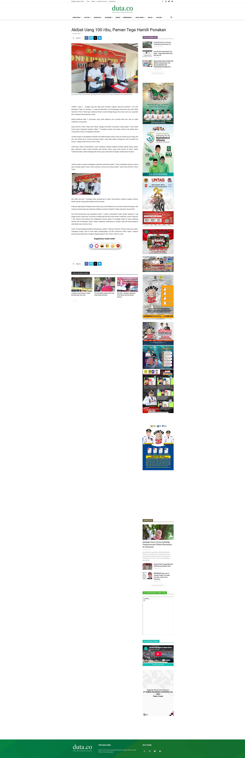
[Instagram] (165, 1)
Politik (87, 17)
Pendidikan (127, 17)
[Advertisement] (104, 101)
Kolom (158, 17)
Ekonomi (108, 17)
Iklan (88, 1)
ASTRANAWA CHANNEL (151, 641)
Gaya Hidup (140, 17)
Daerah (74, 290)
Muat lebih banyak (157, 73)
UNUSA (118, 17)
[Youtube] (172, 1)
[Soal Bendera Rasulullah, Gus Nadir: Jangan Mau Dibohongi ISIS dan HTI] (147, 54)
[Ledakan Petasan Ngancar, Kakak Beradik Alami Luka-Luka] (81, 284)
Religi (150, 17)
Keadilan (97, 17)
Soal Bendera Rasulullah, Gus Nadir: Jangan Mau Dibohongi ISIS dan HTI (163, 53)
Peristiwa (76, 17)
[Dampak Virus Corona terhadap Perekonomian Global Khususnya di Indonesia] (158, 532)
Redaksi (93, 1)
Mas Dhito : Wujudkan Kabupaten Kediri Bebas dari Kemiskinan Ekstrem (126, 295)
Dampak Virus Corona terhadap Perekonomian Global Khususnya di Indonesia (157, 544)
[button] (171, 18)
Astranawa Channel (102, 1)
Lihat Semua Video (158, 664)
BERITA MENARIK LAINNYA (81, 273)
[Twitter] (169, 1)
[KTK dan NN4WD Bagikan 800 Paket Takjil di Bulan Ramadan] (104, 284)
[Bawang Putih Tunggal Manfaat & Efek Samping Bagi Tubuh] (147, 566)
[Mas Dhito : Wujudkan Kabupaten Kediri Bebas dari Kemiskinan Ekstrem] (127, 284)
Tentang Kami (112, 1)
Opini (144, 539)
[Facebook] (162, 1)
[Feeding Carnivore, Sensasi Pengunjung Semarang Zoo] (147, 44)
